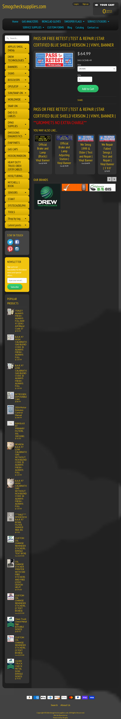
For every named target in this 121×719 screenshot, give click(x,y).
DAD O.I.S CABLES (12, 114)
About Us (65, 705)
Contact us (93, 27)
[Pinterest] (10, 249)
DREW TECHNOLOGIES (16, 58)
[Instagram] (17, 249)
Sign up (85, 4)
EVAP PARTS (14, 143)
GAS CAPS (13, 149)
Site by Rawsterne (60, 715)
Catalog (80, 27)
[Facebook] (17, 242)
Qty (79, 75)
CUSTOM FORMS (55, 27)
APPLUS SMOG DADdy (15, 48)
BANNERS (13, 67)
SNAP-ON (13, 106)
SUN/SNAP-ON (15, 93)
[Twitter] (10, 242)
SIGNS (11, 73)
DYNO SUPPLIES (13, 124)
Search (54, 705)
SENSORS (13, 192)
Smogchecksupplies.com (24, 6)
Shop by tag (14, 219)
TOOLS (11, 212)
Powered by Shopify (60, 718)
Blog (69, 27)
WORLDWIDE (14, 99)
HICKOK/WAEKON (17, 156)
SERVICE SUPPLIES (32, 27)
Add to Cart (88, 89)
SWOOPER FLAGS (73, 21)
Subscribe (15, 286)
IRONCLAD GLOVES (51, 21)
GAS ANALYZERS (30, 21)
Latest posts (14, 225)
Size (79, 65)
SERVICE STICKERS (97, 21)
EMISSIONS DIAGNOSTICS (15, 134)
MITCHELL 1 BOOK (14, 184)
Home (15, 21)
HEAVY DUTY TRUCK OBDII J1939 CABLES (15, 165)
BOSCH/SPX (14, 80)
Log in (76, 4)
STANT (11, 199)
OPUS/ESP (13, 86)
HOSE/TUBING (15, 176)
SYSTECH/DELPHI (17, 205)
